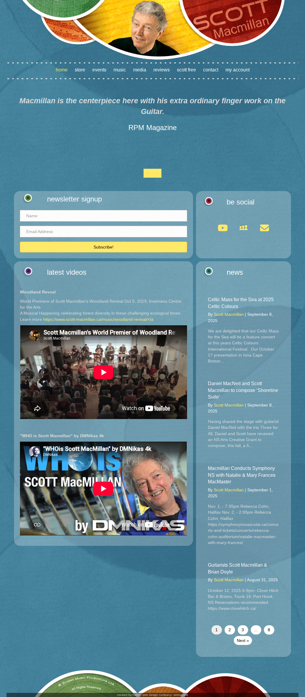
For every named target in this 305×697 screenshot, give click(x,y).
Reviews (161, 69)
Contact (210, 69)
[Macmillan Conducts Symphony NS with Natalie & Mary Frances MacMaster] (243, 505)
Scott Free (186, 69)
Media (139, 69)
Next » (243, 640)
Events (99, 69)
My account (237, 69)
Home (62, 69)
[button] (103, 247)
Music (119, 69)
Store (80, 69)
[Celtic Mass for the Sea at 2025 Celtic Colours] (243, 330)
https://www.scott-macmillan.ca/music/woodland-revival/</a (98, 319)
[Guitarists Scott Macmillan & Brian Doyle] (243, 586)
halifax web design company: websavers (160, 694)
